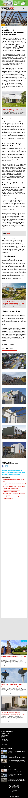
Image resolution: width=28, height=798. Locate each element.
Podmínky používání (14, 796)
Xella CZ (4, 470)
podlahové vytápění (15, 474)
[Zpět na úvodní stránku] (7, 9)
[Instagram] (14, 791)
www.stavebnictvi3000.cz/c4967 (9, 350)
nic (23, 472)
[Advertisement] (14, 559)
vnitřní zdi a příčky (16, 472)
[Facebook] (12, 791)
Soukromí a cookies (22, 794)
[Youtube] (16, 791)
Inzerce (14, 794)
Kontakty (5, 794)
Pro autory (10, 794)
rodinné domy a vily (7, 472)
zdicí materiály (6, 474)
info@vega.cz (4, 744)
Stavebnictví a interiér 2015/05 (15, 470)
